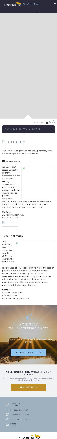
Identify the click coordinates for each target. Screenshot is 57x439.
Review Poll (28, 387)
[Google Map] (24, 4)
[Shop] (38, 4)
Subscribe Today (28, 352)
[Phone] (28, 4)
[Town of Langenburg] (12, 4)
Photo (14, 425)
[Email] (31, 4)
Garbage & (20, 415)
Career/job (19, 419)
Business (19, 410)
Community (15, 404)
